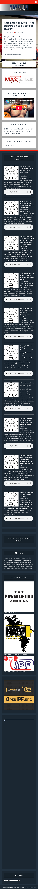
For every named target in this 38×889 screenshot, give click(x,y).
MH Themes (32, 887)
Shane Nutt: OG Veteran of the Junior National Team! (27, 168)
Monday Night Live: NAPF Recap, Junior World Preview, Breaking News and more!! (26, 312)
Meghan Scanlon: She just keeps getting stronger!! (27, 494)
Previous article (19, 63)
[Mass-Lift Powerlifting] (19, 10)
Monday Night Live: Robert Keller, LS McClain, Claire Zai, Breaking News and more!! (26, 422)
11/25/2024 (9, 32)
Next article (19, 65)
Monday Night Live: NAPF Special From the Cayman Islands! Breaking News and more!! (26, 350)
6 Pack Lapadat (19, 32)
